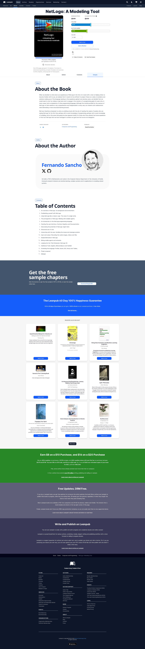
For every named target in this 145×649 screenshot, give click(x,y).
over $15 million (69, 473)
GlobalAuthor (42, 597)
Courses (28, 5)
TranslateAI (41, 606)
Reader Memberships (92, 576)
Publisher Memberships (44, 623)
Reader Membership (94, 49)
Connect (63, 2)
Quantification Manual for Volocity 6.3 (41, 334)
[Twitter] (44, 171)
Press (64, 623)
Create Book (66, 577)
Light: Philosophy (104, 382)
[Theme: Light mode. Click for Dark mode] (132, 2)
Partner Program (67, 607)
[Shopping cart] (136, 2)
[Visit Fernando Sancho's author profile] (92, 160)
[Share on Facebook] (43, 127)
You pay (73, 34)
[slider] (90, 24)
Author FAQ (65, 589)
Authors (24, 2)
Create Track (66, 583)
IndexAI (40, 598)
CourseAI (41, 595)
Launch (135, 5)
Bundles (21, 5)
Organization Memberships (45, 621)
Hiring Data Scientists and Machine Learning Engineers (104, 343)
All (10, 5)
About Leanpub (66, 617)
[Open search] (127, 2)
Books (15, 5)
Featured (5, 5)
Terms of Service (91, 603)
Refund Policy (90, 609)
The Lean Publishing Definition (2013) (96, 595)
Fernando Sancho (50, 64)
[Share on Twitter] (40, 127)
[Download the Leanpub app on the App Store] (72, 644)
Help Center (90, 581)
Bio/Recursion (104, 419)
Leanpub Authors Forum (69, 593)
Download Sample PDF (87, 283)
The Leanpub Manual (68, 595)
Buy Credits (90, 577)
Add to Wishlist (82, 45)
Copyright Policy (91, 605)
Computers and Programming (69, 126)
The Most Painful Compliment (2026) (96, 588)
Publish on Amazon (43, 604)
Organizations (40, 2)
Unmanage (72, 342)
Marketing (56, 2)
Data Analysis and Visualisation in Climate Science (72, 419)
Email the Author (89, 127)
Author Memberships (68, 576)
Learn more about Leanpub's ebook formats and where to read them (72, 512)
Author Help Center (67, 591)
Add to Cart (82, 42)
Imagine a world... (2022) (93, 593)
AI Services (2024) (91, 591)
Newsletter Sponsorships (45, 600)
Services (48, 2)
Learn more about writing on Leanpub (72, 477)
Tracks (34, 5)
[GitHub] (49, 171)
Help (140, 5)
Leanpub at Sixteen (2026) (93, 589)
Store (18, 2)
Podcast (129, 5)
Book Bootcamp (43, 614)
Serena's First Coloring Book (41, 373)
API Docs (65, 600)
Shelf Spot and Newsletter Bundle (47, 602)
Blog (64, 619)
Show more (72, 443)
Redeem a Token (43, 588)
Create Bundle (66, 579)
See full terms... (72, 310)
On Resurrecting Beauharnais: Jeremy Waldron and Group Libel (72, 382)
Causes (65, 609)
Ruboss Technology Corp (80, 638)
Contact (65, 621)
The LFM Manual (67, 597)
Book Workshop (42, 612)
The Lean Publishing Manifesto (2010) (96, 597)
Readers (31, 2)
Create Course (66, 581)
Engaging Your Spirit (41, 421)
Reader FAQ (90, 579)
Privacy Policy (90, 607)
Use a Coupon (42, 586)
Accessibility (66, 611)
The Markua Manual (67, 598)
